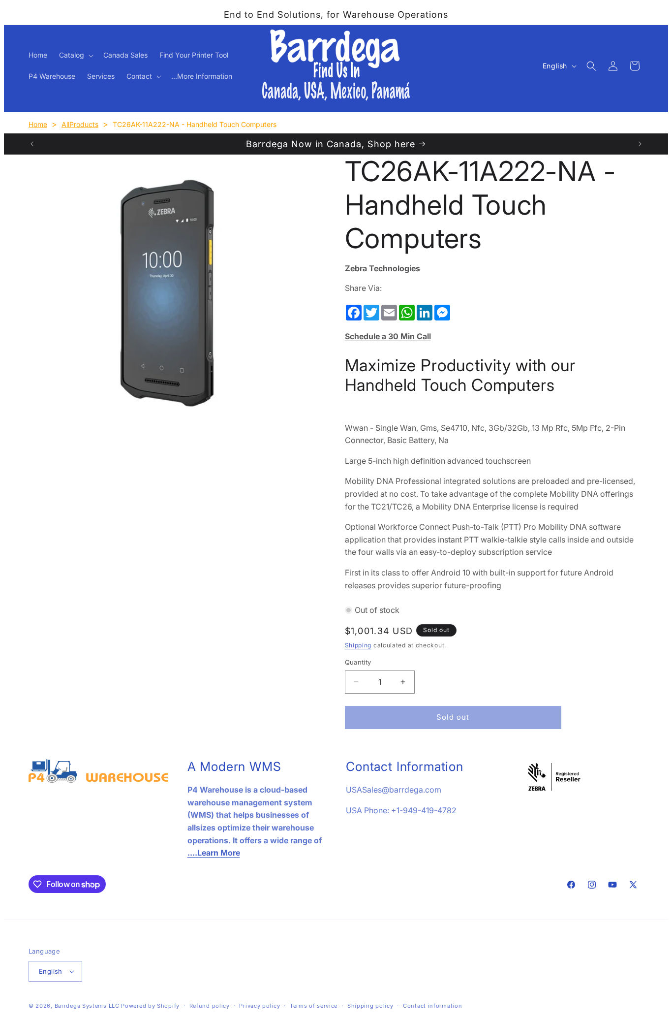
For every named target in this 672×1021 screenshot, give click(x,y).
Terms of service (313, 1005)
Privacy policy (259, 1005)
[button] (75, 55)
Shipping (358, 645)
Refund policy (209, 1005)
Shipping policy (370, 1005)
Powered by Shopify (150, 1005)
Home (38, 124)
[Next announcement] (640, 143)
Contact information (432, 1005)
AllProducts (79, 124)
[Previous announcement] (32, 143)
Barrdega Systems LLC (87, 1005)
